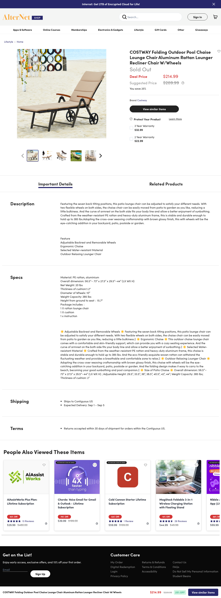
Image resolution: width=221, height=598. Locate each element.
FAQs (176, 567)
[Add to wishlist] (219, 51)
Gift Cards (161, 29)
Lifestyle (139, 29)
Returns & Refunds (153, 562)
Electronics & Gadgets (110, 29)
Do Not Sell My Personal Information (195, 571)
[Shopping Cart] (215, 17)
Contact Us (179, 562)
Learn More (175, 119)
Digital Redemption (122, 567)
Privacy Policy (119, 576)
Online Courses (51, 29)
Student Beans (182, 576)
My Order (116, 562)
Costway (142, 100)
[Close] (214, 4)
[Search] (124, 16)
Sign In (197, 17)
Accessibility (149, 571)
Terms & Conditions (154, 567)
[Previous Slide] (22, 155)
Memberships (79, 29)
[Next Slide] (101, 155)
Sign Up (40, 574)
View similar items (154, 109)
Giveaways (201, 29)
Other (181, 29)
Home (20, 41)
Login (113, 571)
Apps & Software (22, 29)
